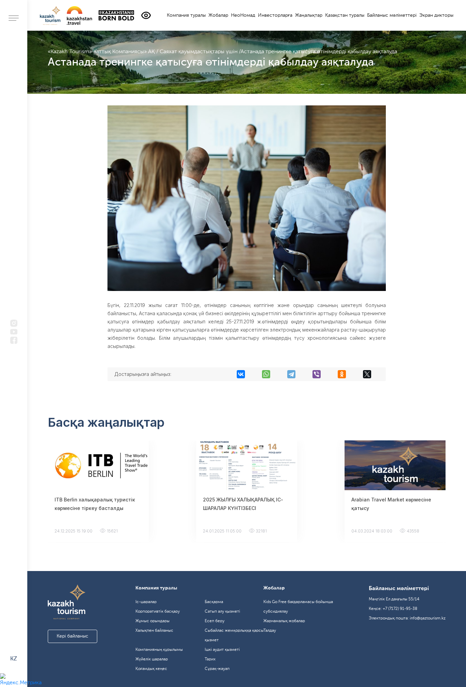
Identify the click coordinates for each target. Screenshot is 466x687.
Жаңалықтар (308, 15)
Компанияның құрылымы (159, 650)
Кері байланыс (72, 636)
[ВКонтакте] (241, 374)
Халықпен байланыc (154, 631)
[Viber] (316, 374)
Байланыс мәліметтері (392, 15)
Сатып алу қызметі (222, 612)
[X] (367, 374)
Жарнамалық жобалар (284, 621)
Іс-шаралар (146, 602)
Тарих (210, 659)
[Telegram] (291, 374)
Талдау (269, 631)
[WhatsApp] (266, 374)
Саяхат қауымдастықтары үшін (199, 52)
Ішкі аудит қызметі (222, 650)
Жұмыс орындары (152, 621)
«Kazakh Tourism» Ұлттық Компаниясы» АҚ (102, 52)
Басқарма (214, 602)
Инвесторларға (275, 15)
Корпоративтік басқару (157, 612)
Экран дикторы (436, 15)
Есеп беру (214, 621)
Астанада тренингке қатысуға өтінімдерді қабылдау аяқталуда (319, 52)
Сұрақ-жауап (217, 669)
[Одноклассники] (342, 374)
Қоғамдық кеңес (151, 669)
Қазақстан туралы (344, 15)
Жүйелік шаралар (151, 659)
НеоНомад (243, 15)
